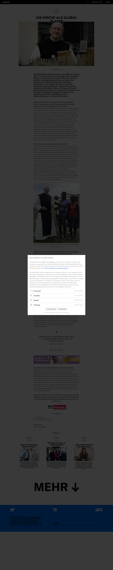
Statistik (37, 296)
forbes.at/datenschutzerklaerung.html (56, 268)
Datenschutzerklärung (49, 312)
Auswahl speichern (51, 309)
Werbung (37, 305)
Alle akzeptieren (63, 309)
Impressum (59, 312)
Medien (36, 300)
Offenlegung (66, 312)
